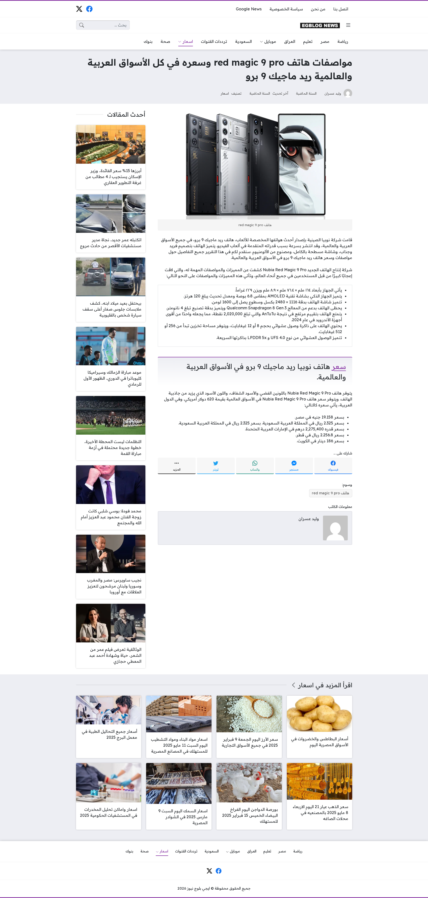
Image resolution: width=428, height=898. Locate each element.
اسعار (225, 93)
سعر (339, 366)
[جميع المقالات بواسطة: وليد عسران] (335, 527)
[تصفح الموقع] (348, 25)
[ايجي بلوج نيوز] (320, 25)
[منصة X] (79, 8)
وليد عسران (332, 93)
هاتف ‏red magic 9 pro (330, 493)
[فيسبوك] (89, 8)
